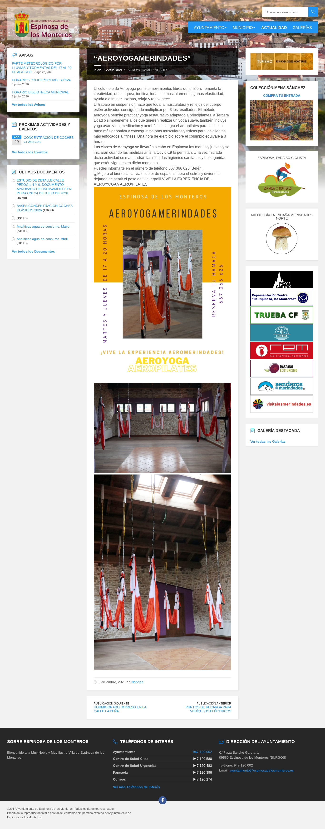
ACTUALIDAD (274, 28)
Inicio (98, 70)
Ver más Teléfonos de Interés (136, 787)
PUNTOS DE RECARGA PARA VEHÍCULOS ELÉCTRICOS (208, 709)
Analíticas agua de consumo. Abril (42, 239)
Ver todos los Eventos (30, 152)
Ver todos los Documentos (33, 251)
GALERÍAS (302, 28)
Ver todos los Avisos (28, 104)
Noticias (137, 682)
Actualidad (114, 70)
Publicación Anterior (214, 703)
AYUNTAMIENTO (209, 28)
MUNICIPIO (243, 28)
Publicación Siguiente (111, 703)
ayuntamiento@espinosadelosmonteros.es (261, 770)
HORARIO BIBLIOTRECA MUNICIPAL (40, 92)
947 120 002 (202, 752)
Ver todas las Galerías (268, 441)
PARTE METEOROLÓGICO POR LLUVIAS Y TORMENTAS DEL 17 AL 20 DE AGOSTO (41, 68)
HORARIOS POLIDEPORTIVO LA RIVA (41, 80)
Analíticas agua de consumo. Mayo (43, 226)
